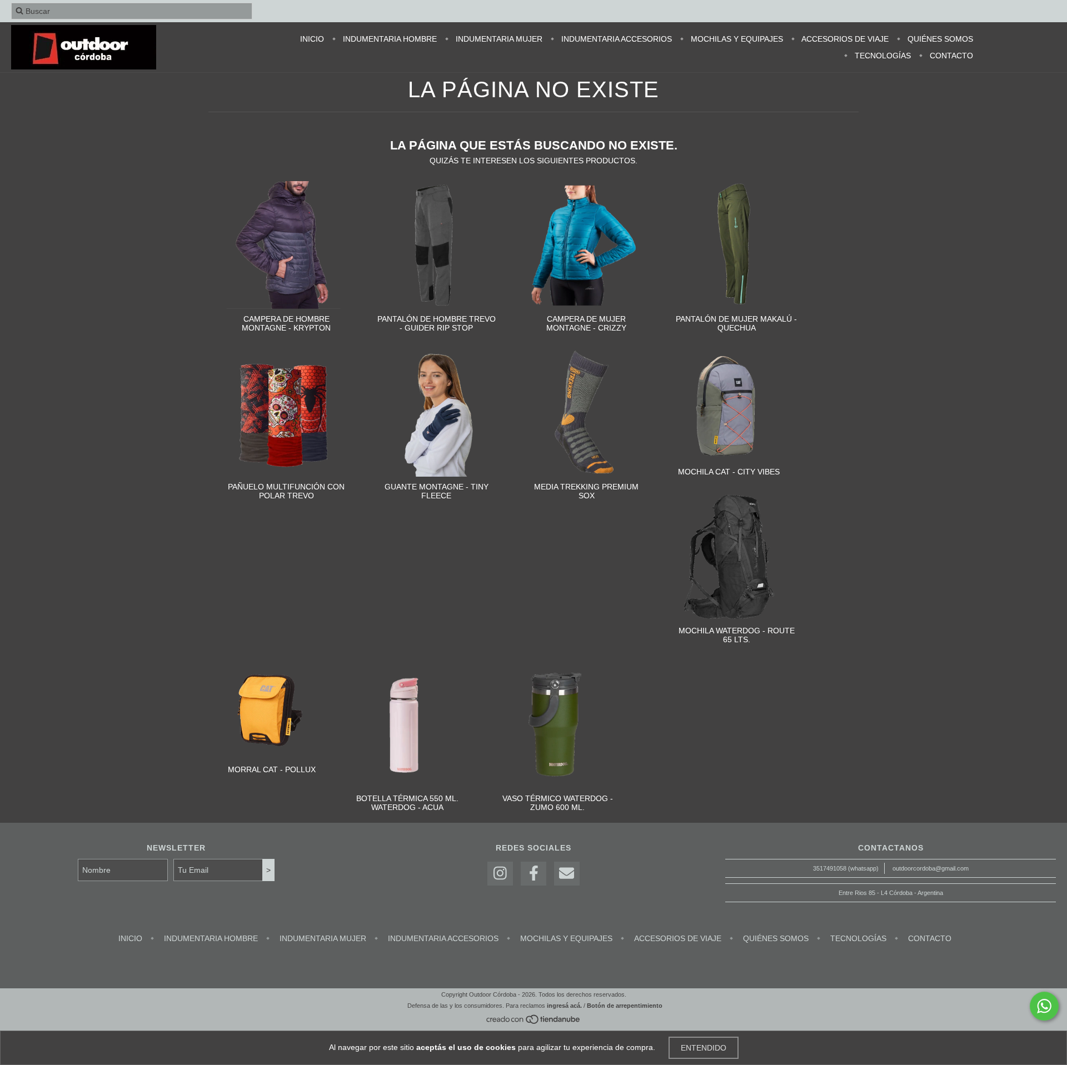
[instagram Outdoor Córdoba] (500, 874)
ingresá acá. (564, 1005)
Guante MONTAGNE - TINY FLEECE (436, 491)
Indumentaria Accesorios (615, 38)
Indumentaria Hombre (389, 38)
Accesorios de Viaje (844, 38)
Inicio (312, 38)
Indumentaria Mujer (497, 38)
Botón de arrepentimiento (624, 1005)
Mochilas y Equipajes (736, 38)
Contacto (950, 55)
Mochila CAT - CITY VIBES (729, 471)
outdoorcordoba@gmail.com (931, 868)
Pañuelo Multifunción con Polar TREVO (286, 491)
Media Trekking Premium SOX (586, 491)
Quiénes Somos (939, 38)
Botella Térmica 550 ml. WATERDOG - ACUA (407, 803)
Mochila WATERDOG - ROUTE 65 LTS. (737, 635)
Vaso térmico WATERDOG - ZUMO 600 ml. (557, 803)
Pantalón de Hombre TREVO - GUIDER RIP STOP (436, 323)
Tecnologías (881, 55)
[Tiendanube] (533, 1022)
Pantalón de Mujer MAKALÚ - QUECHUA (736, 323)
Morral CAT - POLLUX (272, 769)
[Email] (567, 874)
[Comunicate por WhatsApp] (1044, 1006)
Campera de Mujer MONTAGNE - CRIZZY (586, 323)
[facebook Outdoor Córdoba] (533, 874)
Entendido (703, 1047)
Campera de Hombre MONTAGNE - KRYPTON (286, 323)
